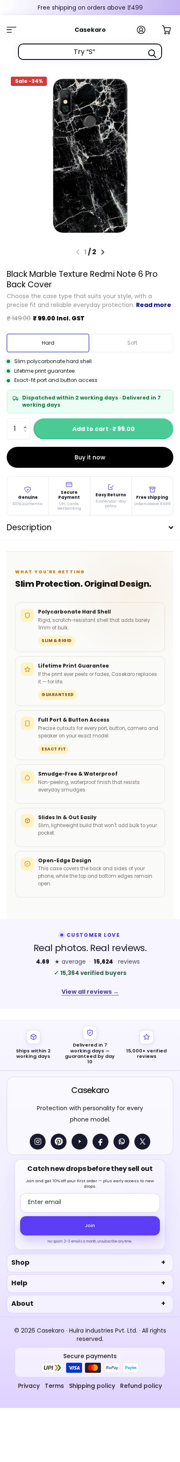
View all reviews (90, 992)
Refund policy (141, 1386)
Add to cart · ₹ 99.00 (103, 429)
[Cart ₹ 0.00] (171, 29)
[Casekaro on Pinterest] (59, 1142)
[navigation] (102, 252)
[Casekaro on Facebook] (100, 1142)
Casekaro (89, 1090)
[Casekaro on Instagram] (38, 1142)
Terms (54, 1386)
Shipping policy (92, 1386)
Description (29, 527)
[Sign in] (145, 30)
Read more (153, 305)
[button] (27, 421)
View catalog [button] (16, 30)
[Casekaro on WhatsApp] (121, 1142)
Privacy (29, 1386)
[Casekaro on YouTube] (79, 1142)
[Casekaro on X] (142, 1142)
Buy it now (90, 457)
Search (152, 53)
